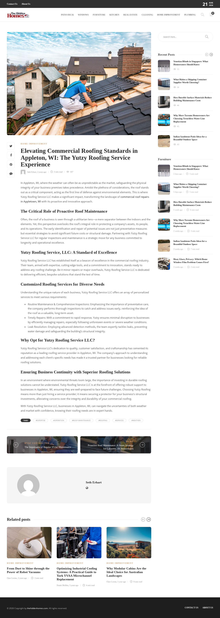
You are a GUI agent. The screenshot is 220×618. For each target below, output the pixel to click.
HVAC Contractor (37, 443)
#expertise (40, 420)
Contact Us (12, 4)
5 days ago (177, 192)
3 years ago (74, 585)
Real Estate (130, 15)
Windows (83, 15)
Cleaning (147, 15)
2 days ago (177, 174)
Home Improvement (168, 15)
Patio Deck (67, 15)
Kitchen (114, 15)
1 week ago (178, 210)
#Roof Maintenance (81, 420)
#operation (58, 420)
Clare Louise (12, 578)
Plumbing (190, 15)
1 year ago (122, 582)
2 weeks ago (178, 231)
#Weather (135, 420)
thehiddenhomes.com (37, 608)
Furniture (99, 15)
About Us (25, 4)
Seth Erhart (31, 172)
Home (129, 442)
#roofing (102, 420)
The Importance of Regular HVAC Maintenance (48, 447)
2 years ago (41, 172)
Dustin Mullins (62, 585)
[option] (29, 553)
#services (119, 420)
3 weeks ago (178, 249)
